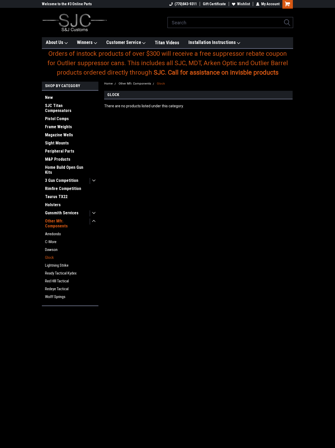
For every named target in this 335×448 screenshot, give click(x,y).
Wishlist (243, 4)
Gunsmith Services (62, 212)
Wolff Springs (55, 296)
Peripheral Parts (59, 151)
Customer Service (124, 42)
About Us (55, 42)
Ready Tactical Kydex (61, 273)
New (49, 97)
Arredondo (53, 234)
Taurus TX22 (56, 196)
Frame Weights (58, 126)
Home (108, 83)
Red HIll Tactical (57, 281)
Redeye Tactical (57, 289)
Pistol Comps (57, 118)
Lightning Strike (57, 265)
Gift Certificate (214, 4)
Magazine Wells (59, 134)
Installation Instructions (212, 42)
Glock (49, 257)
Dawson (51, 249)
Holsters (53, 204)
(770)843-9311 (186, 4)
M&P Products (57, 159)
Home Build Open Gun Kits (64, 170)
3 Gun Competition (61, 180)
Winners (85, 42)
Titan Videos (167, 42)
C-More (51, 241)
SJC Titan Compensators (58, 108)
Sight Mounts (57, 143)
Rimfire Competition (63, 188)
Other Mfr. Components (56, 223)
